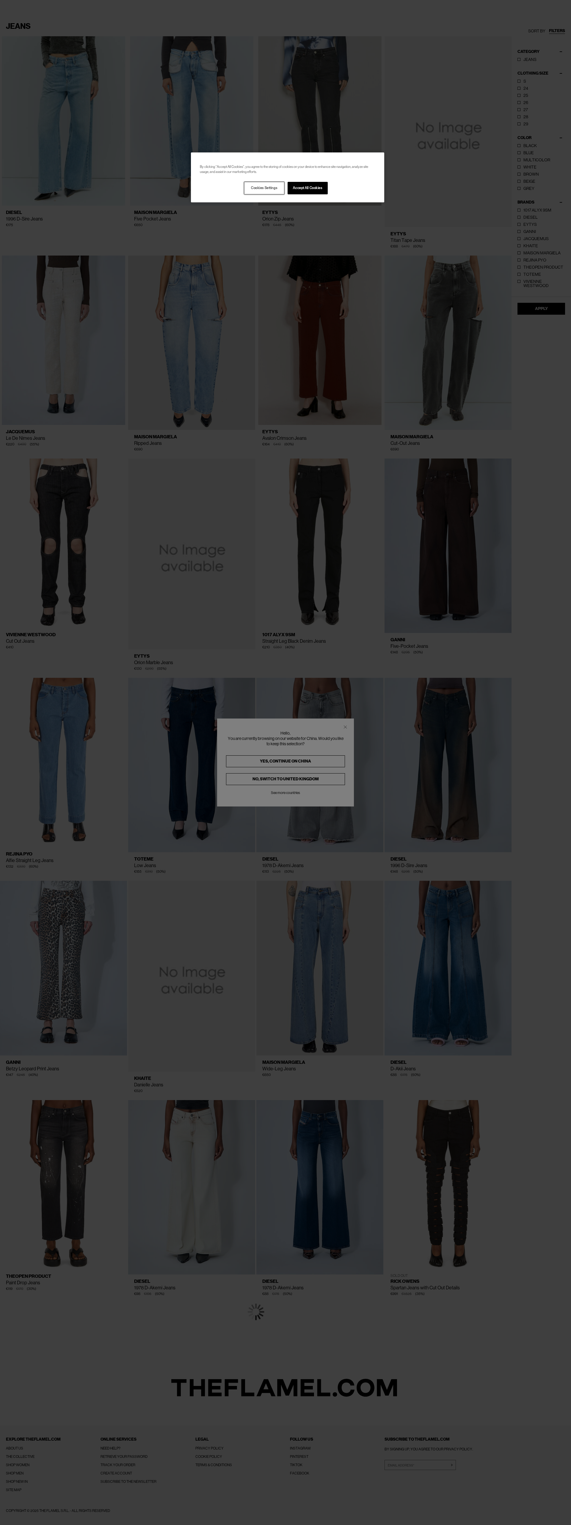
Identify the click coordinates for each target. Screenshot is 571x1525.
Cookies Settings (264, 188)
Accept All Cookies (307, 188)
